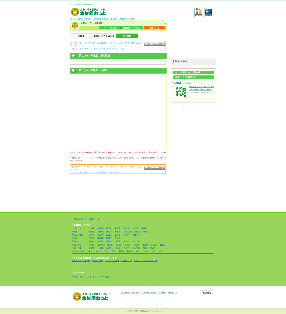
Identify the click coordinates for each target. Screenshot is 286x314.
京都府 (126, 241)
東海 (74, 238)
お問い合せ (125, 293)
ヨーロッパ (93, 277)
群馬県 (137, 232)
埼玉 (113, 251)
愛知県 (117, 238)
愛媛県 (162, 245)
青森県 (100, 228)
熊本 (145, 248)
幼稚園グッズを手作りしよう (145, 261)
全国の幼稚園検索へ (80, 219)
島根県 (118, 245)
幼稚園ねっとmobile (183, 83)
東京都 (109, 232)
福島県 (144, 228)
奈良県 (117, 241)
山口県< (100, 245)
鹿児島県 (136, 248)
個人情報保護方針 (149, 293)
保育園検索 (206, 293)
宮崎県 (117, 248)
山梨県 (100, 235)
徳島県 (127, 245)
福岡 (160, 251)
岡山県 (136, 245)
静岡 (138, 251)
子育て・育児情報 (112, 261)
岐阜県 (100, 238)
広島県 (154, 245)
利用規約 (162, 293)
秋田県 (109, 228)
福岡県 (91, 248)
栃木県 (117, 232)
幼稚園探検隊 (97, 261)
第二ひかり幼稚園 (118, 19)
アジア (75, 277)
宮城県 (126, 228)
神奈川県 (127, 232)
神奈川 (98, 251)
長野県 (117, 235)
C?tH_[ (208, 12)
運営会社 (171, 293)
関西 (74, 241)
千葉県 (91, 232)
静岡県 (109, 238)
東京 (90, 251)
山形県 (135, 228)
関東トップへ (95, 219)
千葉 (106, 251)
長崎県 (126, 248)
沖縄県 (153, 248)
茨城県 (100, 232)
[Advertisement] (193, 36)
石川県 (126, 235)
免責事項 (135, 293)
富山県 (109, 235)
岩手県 (117, 228)
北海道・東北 (77, 228)
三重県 (91, 238)
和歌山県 (136, 241)
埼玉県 (146, 232)
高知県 (110, 245)
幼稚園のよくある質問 (81, 261)
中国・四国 (76, 245)
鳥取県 (91, 245)
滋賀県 (109, 241)
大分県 (100, 248)
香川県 (145, 245)
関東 (74, 232)
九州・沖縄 (76, 248)
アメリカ (83, 277)
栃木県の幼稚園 (84, 19)
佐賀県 (109, 248)
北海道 (91, 228)
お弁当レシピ (126, 261)
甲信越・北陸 (77, 235)
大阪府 (91, 241)
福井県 (135, 235)
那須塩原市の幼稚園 (101, 19)
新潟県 (91, 235)
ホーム (73, 19)
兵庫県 (100, 241)
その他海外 (105, 277)
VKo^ (198, 12)
